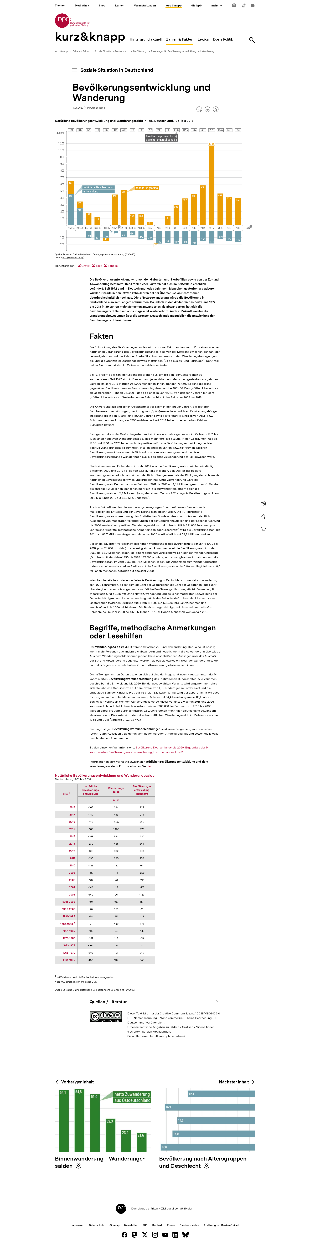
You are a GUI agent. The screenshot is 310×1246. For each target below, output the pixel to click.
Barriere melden (189, 1225)
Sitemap (114, 1225)
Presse (171, 1225)
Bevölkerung (139, 51)
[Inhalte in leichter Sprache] (234, 6)
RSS (145, 1225)
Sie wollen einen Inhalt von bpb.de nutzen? (156, 1036)
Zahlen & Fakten (81, 51)
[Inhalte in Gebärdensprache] (244, 6)
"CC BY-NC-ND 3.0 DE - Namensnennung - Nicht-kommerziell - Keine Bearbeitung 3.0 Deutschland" (173, 1018)
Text (99, 265)
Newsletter (131, 1225)
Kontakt (157, 1225)
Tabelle (113, 265)
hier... (150, 766)
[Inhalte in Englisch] (253, 6)
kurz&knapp (61, 51)
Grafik (85, 265)
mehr (216, 5)
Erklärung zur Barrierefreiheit (221, 1225)
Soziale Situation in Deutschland (112, 51)
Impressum (77, 1225)
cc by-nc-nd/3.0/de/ (72, 257)
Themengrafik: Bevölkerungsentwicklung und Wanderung (182, 51)
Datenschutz (97, 1225)
